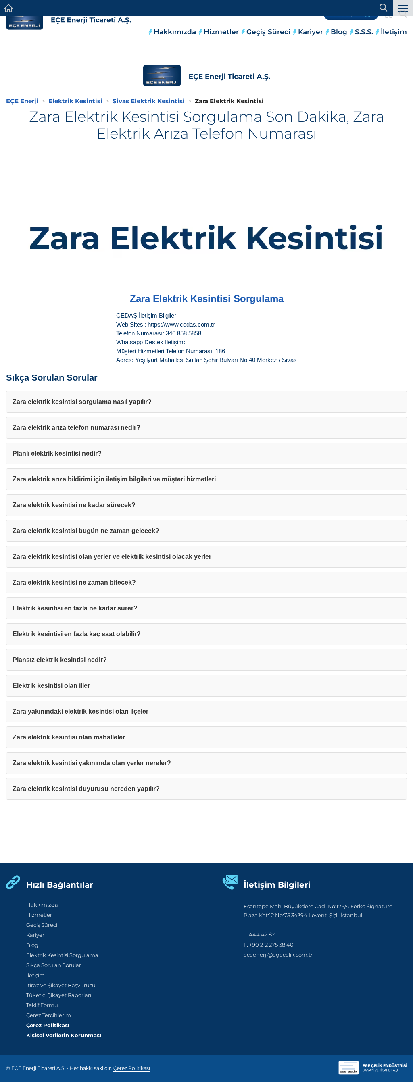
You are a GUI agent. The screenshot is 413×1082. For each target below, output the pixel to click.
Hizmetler (221, 32)
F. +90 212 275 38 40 (269, 945)
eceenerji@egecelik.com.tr (278, 955)
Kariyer (310, 32)
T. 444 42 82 (259, 935)
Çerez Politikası (47, 1025)
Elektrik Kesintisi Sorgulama (62, 955)
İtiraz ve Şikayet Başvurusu (61, 985)
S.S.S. (364, 32)
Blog (339, 32)
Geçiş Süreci (268, 32)
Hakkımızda (175, 32)
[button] (403, 9)
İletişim (394, 32)
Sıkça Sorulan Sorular (53, 965)
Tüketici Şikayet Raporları (58, 995)
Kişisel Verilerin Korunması (63, 1035)
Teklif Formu (42, 1005)
